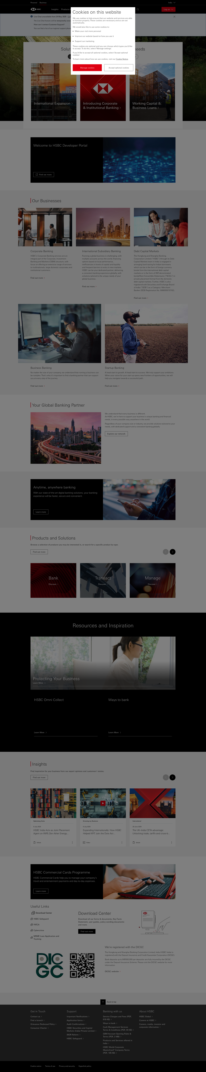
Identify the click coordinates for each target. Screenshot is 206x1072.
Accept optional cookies (119, 67)
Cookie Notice (122, 59)
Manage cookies (87, 67)
